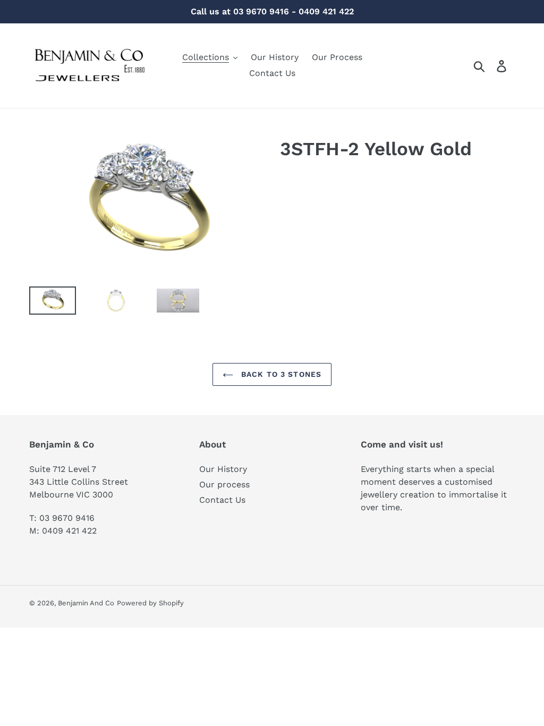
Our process (224, 484)
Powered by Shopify (150, 603)
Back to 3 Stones (280, 374)
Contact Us (222, 500)
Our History (223, 469)
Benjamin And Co (86, 603)
